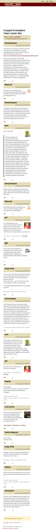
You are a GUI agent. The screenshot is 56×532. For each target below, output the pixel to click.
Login (47, 1)
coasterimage (7, 425)
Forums (11, 37)
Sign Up (51, 1)
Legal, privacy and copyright (8, 528)
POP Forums (6, 522)
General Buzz (18, 37)
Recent (6, 37)
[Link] (12, 81)
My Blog (24, 236)
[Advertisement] (28, 17)
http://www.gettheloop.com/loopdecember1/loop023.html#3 (21, 55)
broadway (23, 425)
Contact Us (16, 528)
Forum (42, 1)
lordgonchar (15, 425)
